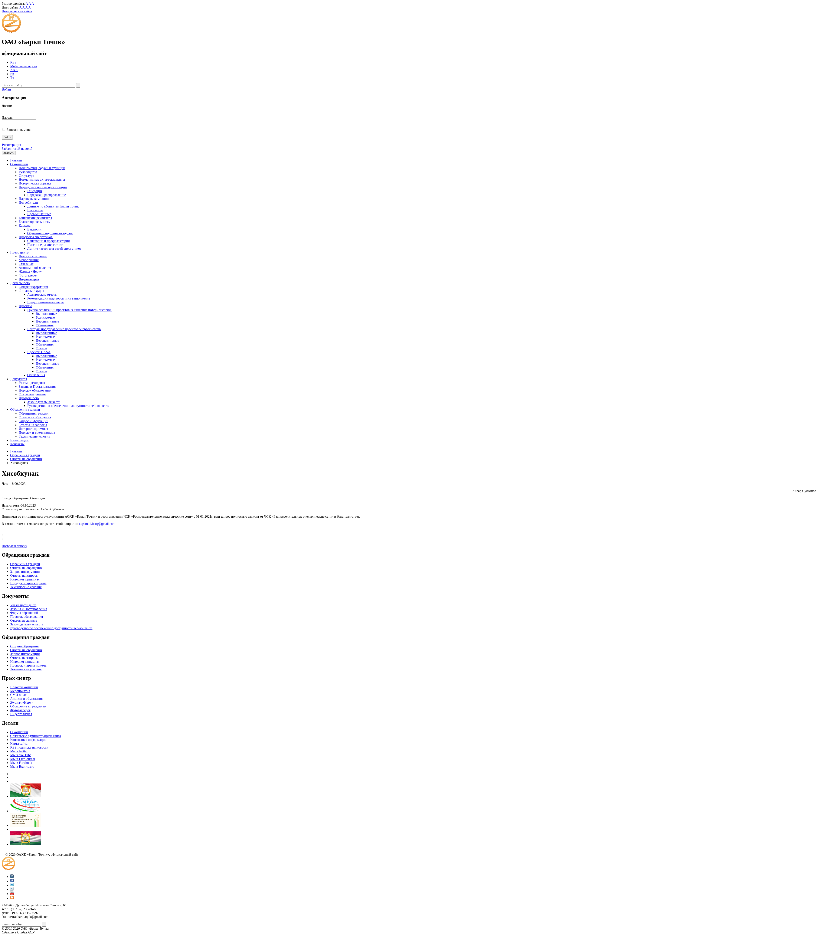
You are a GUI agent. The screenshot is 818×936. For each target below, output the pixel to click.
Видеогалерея (29, 279)
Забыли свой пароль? (17, 148)
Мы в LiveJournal (22, 759)
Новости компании (33, 256)
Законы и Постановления (37, 386)
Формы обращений (24, 613)
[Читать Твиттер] (12, 885)
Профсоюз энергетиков (36, 237)
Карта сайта (18, 743)
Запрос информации (33, 421)
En (12, 74)
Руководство (28, 172)
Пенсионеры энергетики (45, 244)
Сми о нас (26, 264)
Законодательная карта (43, 402)
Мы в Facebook (21, 763)
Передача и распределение (46, 195)
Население (35, 210)
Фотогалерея (28, 275)
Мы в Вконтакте (22, 766)
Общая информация (33, 287)
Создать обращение (24, 646)
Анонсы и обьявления (35, 267)
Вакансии (34, 229)
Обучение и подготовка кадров (50, 233)
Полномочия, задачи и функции (42, 168)
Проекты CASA (38, 352)
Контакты (17, 444)
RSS (13, 62)
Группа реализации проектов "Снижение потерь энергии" (69, 310)
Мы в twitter (18, 751)
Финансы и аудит (31, 290)
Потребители (28, 202)
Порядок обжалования (35, 390)
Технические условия (34, 436)
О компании (19, 164)
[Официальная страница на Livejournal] (12, 889)
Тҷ (12, 77)
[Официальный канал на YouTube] (12, 894)
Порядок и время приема (37, 432)
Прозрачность (29, 398)
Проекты (25, 306)
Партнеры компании (34, 198)
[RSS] (12, 898)
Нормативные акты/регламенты (42, 179)
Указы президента (32, 382)
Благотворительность (34, 221)
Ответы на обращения (35, 417)
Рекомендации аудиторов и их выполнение (58, 298)
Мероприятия (29, 260)
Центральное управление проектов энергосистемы (64, 329)
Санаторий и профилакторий (48, 241)
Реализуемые (45, 317)
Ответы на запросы (33, 425)
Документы (18, 379)
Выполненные (46, 313)
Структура (26, 175)
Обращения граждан (25, 409)
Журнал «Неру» (30, 271)
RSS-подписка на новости (29, 747)
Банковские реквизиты (35, 218)
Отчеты (41, 348)
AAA (14, 70)
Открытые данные (32, 394)
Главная (16, 160)
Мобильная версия (23, 66)
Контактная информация (28, 740)
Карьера (24, 225)
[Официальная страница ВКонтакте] (12, 876)
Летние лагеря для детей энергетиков (54, 248)
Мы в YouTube (20, 755)
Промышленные (39, 214)
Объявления (44, 325)
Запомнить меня (18, 129)
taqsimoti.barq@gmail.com (97, 524)
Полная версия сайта (17, 11)
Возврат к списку (14, 546)
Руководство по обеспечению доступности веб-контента (68, 406)
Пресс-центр (19, 252)
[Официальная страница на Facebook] (12, 881)
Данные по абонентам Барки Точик (53, 206)
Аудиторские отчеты (42, 294)
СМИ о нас (18, 695)
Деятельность (20, 283)
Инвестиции (19, 440)
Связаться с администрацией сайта (35, 736)
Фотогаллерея (20, 710)
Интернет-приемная (33, 429)
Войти (6, 89)
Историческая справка (35, 183)
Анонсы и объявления (26, 698)
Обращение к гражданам (28, 706)
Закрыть (8, 152)
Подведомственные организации (43, 187)
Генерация (34, 191)
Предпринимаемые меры (45, 302)
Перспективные (47, 321)
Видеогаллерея (21, 714)
